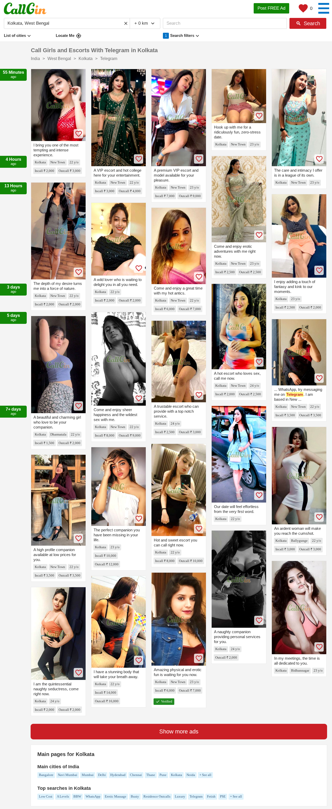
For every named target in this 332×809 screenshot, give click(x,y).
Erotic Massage (115, 796)
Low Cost (45, 796)
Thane (150, 775)
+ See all (205, 775)
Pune (163, 775)
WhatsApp (93, 796)
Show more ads (178, 731)
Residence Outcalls (156, 796)
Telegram (196, 796)
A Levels (63, 796)
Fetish (211, 796)
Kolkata (176, 775)
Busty (135, 796)
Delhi (102, 775)
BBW (77, 796)
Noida (190, 775)
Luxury (180, 796)
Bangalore (46, 775)
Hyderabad (118, 775)
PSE (223, 796)
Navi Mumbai (67, 775)
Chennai (136, 775)
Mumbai (88, 775)
